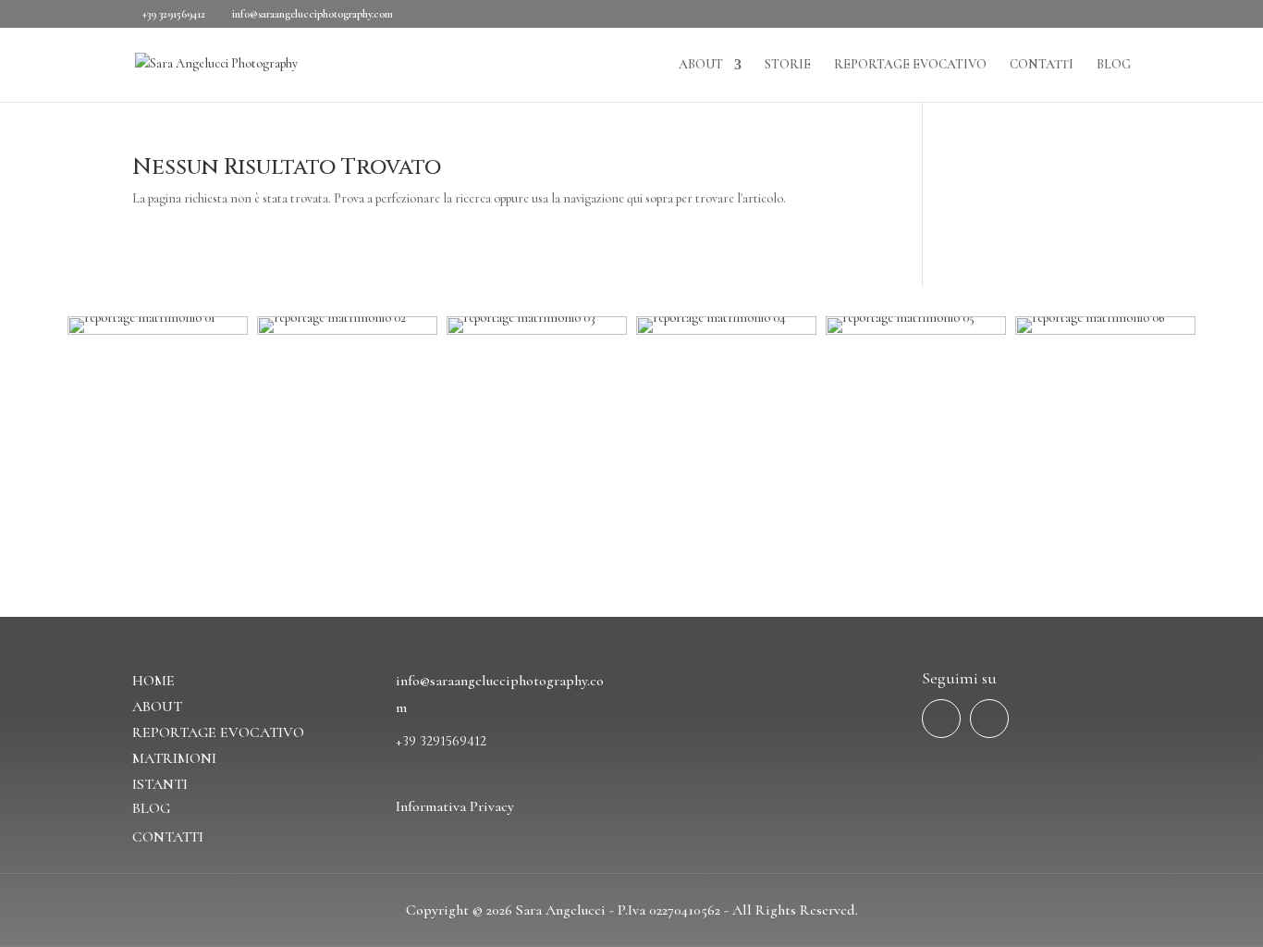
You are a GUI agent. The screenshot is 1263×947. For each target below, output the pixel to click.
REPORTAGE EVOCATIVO (910, 65)
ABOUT (701, 65)
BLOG (1114, 65)
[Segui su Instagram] (989, 718)
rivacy (496, 806)
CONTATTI (1041, 65)
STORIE (788, 65)
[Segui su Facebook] (941, 718)
